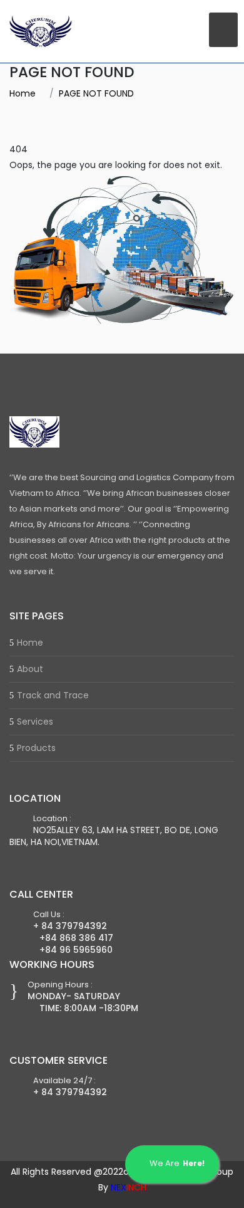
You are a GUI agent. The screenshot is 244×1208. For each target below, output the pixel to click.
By (122, 1187)
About (30, 669)
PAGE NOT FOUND (96, 93)
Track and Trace (53, 695)
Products (36, 748)
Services (35, 721)
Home (22, 93)
